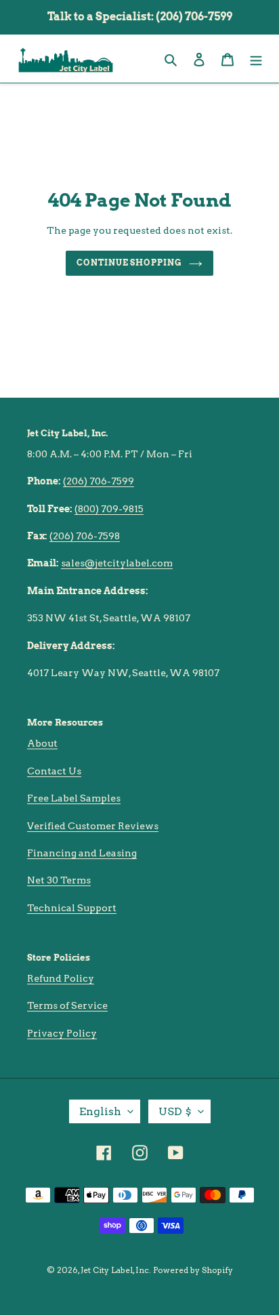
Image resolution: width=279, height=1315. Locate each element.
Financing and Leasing (82, 853)
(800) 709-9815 (109, 508)
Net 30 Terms (59, 880)
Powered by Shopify (193, 1270)
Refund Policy (60, 978)
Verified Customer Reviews (92, 825)
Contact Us (54, 771)
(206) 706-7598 (84, 535)
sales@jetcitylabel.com (117, 563)
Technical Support (71, 907)
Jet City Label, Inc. (116, 1270)
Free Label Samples (74, 798)
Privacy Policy (62, 1033)
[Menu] (256, 58)
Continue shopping (130, 262)
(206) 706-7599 (98, 481)
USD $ (175, 1111)
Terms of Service (67, 1005)
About (42, 743)
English (100, 1111)
